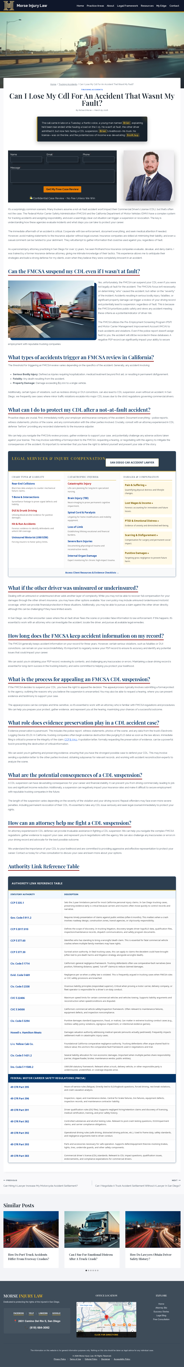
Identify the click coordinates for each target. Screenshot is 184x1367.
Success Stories (161, 1311)
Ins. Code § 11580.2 (21, 1067)
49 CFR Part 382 (19, 1121)
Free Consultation (161, 1319)
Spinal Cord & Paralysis (81, 512)
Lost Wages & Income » (139, 503)
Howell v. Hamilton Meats (25, 1032)
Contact (174, 5)
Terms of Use (75, 1359)
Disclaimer (105, 1359)
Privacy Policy (60, 1359)
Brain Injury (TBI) (78, 498)
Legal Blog (161, 1315)
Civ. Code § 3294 (20, 1021)
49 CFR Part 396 (19, 1098)
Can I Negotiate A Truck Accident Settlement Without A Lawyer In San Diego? (138, 1183)
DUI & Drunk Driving (24, 510)
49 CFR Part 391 (19, 1110)
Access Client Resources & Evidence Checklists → (92, 572)
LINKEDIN (43, 1313)
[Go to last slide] (8, 1239)
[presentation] (31, 1229)
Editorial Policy (91, 1359)
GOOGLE (56, 1313)
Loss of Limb (75, 527)
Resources (147, 5)
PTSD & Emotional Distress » (142, 520)
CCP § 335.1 (70, 739)
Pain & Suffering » (135, 485)
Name (13, 154)
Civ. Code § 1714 (20, 963)
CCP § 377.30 (17, 952)
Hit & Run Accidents (24, 524)
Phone (87, 154)
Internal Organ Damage (82, 555)
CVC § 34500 (17, 1009)
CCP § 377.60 (17, 940)
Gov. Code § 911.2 (20, 917)
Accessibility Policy (122, 1359)
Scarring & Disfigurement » (141, 535)
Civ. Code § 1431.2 (21, 1055)
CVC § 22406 (17, 998)
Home (80, 5)
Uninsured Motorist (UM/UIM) (30, 537)
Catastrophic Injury (79, 483)
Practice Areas (95, 5)
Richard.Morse (85, 110)
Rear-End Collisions (23, 483)
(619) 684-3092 (39, 1327)
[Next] (176, 1239)
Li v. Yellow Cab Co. (21, 1044)
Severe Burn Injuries (80, 541)
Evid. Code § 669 (20, 975)
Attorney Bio (161, 1307)
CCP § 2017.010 (19, 929)
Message (15, 167)
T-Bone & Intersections (25, 497)
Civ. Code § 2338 (20, 986)
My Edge (161, 5)
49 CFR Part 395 (19, 1087)
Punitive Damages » (137, 553)
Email (50, 154)
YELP (31, 1313)
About (110, 5)
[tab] (86, 1270)
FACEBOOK (19, 1313)
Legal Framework (127, 5)
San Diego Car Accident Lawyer (132, 462)
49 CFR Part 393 (19, 1144)
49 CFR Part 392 (19, 1133)
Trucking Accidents (92, 90)
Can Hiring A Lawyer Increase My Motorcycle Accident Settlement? (40, 1183)
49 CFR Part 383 (19, 1155)
